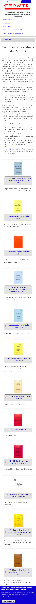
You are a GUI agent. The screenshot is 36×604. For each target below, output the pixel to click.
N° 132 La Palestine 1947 (18, 430)
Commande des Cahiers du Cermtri (13, 33)
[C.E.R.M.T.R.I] (17, 7)
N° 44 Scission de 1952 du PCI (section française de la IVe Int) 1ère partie (19, 532)
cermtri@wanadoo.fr (12, 149)
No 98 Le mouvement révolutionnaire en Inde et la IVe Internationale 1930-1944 (18, 289)
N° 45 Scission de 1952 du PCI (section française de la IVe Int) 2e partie (19, 572)
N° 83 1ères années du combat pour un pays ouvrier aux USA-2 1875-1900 (19, 180)
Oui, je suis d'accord (8, 601)
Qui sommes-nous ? (8, 19)
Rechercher (27, 2)
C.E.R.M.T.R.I (8, 40)
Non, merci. (6, 597)
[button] (18, 169)
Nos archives (6, 26)
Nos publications (8, 23)
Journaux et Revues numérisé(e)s (12, 30)
